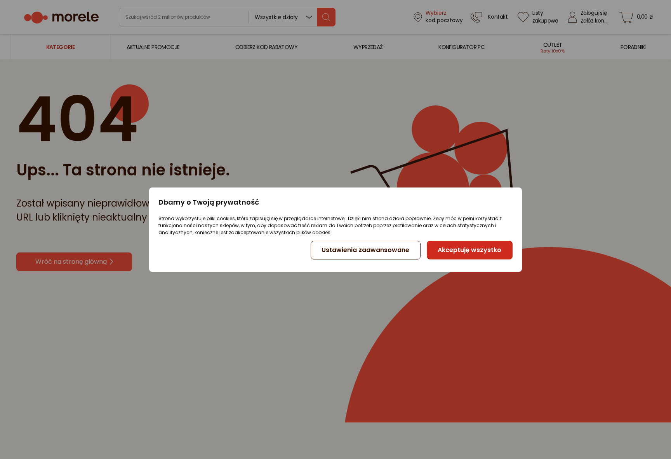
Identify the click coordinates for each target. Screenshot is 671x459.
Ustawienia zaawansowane (365, 249)
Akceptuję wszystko (469, 249)
